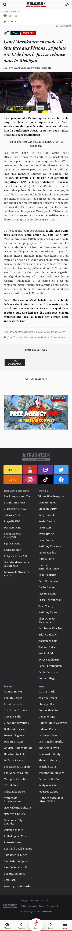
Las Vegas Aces (47, 735)
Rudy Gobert (46, 515)
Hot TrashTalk (30, 332)
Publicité (44, 900)
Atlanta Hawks (13, 691)
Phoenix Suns (12, 842)
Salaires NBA (12, 515)
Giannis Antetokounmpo (48, 567)
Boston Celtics (13, 697)
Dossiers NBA (12, 527)
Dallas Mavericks (14, 729)
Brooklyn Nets (13, 704)
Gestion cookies (45, 911)
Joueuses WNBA (48, 791)
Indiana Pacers (13, 760)
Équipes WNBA (47, 785)
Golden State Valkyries (52, 722)
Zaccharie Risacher (50, 628)
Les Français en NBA (17, 496)
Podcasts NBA (12, 549)
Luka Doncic (46, 540)
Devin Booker (47, 587)
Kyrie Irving (46, 533)
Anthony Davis (47, 612)
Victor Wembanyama (51, 496)
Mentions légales (28, 911)
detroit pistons (16, 332)
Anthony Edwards (49, 546)
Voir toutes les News (36, 378)
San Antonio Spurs (16, 861)
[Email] (49, 67)
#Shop (12, 470)
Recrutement (52, 906)
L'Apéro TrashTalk (16, 556)
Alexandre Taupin (39, 67)
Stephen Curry (47, 508)
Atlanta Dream (47, 697)
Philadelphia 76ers (15, 836)
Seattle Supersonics (16, 867)
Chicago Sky (46, 704)
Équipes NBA (12, 543)
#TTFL (12, 479)
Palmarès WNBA (48, 779)
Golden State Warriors (18, 747)
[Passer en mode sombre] (67, 5)
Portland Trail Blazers (18, 848)
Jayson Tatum (47, 593)
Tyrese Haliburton (49, 659)
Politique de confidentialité (32, 906)
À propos (24, 900)
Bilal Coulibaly (47, 634)
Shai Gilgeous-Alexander (47, 620)
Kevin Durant (46, 521)
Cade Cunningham (50, 665)
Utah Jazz (60, 332)
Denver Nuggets (14, 735)
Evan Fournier (47, 574)
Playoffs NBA (12, 521)
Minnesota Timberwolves (12, 799)
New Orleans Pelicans (17, 807)
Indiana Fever (47, 729)
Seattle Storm (47, 766)
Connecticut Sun (48, 710)
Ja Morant (44, 527)
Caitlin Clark (46, 691)
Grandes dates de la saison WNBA (50, 799)
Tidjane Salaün (47, 647)
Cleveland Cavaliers (16, 722)
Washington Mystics (51, 772)
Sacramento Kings (15, 854)
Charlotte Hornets (15, 710)
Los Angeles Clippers (17, 766)
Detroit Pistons (13, 741)
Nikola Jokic (46, 558)
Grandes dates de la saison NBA (16, 564)
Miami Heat (11, 785)
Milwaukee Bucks (15, 791)
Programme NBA (14, 502)
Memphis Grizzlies (15, 779)
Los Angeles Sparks (50, 741)
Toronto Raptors (14, 873)
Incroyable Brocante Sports (17, 574)
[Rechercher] (5, 5)
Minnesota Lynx (48, 747)
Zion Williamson (48, 581)
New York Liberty (49, 754)
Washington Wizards (17, 886)
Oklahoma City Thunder (13, 822)
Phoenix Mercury (49, 760)
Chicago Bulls (12, 716)
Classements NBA (15, 508)
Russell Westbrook (50, 599)
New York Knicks (15, 813)
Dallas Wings (46, 716)
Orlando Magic (13, 829)
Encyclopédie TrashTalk (12, 535)
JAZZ (12, 337)
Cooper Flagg (46, 678)
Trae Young (45, 606)
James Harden (47, 552)
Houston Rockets (14, 754)
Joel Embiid (45, 653)
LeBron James (47, 502)
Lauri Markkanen (46, 332)
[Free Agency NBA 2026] (36, 412)
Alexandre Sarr (47, 640)
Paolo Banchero (48, 672)
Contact (34, 900)
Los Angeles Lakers (16, 772)
